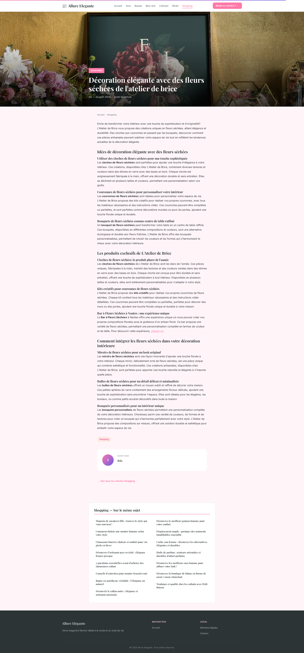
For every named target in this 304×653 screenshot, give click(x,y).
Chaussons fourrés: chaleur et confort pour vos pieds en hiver (121, 543)
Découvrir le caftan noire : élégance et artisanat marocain (117, 593)
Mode (175, 5)
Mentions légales (209, 627)
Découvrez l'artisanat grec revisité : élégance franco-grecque (120, 554)
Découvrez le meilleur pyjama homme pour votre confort (180, 522)
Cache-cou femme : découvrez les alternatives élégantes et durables (181, 543)
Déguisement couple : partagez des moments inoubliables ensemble (181, 533)
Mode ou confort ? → (227, 5)
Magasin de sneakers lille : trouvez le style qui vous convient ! (121, 522)
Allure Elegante (78, 5)
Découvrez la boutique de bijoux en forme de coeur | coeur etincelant (181, 575)
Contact (204, 633)
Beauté (138, 5)
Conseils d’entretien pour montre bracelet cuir (121, 573)
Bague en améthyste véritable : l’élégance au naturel (120, 582)
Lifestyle (163, 5)
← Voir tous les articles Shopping (116, 481)
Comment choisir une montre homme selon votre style (120, 533)
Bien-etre (150, 5)
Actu (128, 5)
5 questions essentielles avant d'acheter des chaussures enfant (120, 564)
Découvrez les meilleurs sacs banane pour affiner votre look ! (179, 564)
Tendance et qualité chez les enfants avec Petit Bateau (181, 585)
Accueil (118, 5)
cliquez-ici (157, 331)
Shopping (187, 5)
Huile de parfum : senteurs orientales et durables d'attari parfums (178, 554)
